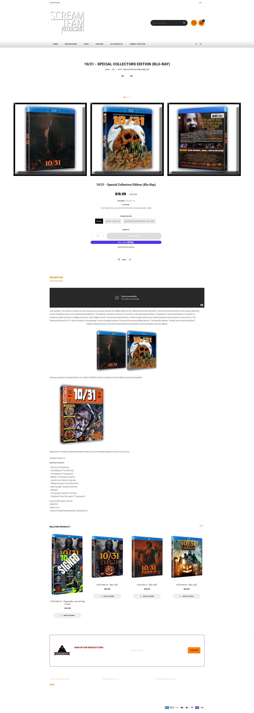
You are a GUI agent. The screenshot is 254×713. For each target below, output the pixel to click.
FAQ (104, 684)
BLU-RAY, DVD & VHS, (125, 208)
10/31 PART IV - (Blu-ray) (107, 585)
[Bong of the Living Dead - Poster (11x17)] (124, 76)
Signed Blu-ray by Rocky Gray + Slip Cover (139, 221)
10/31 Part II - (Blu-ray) (147, 585)
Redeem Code (161, 684)
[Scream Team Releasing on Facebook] (196, 44)
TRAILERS (99, 44)
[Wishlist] (194, 23)
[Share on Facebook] (130, 259)
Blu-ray (99, 221)
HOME (149, 208)
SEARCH (106, 689)
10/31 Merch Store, (107, 208)
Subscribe (194, 650)
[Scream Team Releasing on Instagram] (201, 44)
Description (56, 277)
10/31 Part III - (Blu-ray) (186, 585)
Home (55, 44)
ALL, (116, 208)
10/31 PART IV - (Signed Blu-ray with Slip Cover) (67, 602)
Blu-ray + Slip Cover (113, 221)
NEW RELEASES (71, 44)
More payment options (126, 247)
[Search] (184, 22)
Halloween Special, (139, 208)
